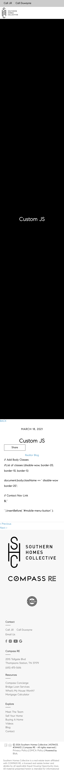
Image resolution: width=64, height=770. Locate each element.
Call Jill (8, 3)
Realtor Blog (32, 455)
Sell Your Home (14, 716)
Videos (9, 723)
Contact (10, 731)
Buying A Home (14, 719)
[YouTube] (15, 641)
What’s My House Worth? (19, 690)
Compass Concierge (17, 683)
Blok (15, 753)
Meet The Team (14, 712)
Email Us (10, 634)
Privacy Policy (20, 750)
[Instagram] (10, 641)
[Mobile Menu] (57, 12)
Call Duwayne (23, 3)
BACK (3, 421)
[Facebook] (6, 641)
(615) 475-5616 (13, 667)
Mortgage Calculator (17, 694)
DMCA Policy (37, 750)
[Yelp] (20, 641)
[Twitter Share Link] (14, 457)
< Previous (5, 523)
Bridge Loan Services (17, 686)
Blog (7, 727)
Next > (3, 527)
